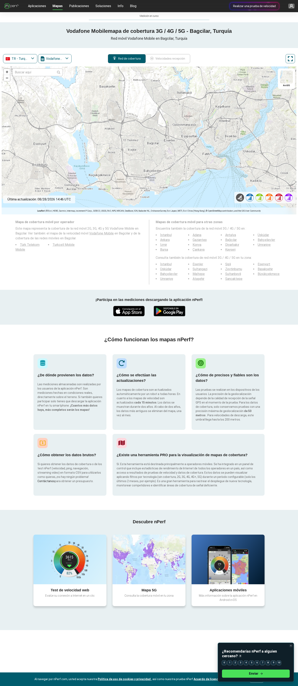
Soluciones (103, 6)
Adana (197, 235)
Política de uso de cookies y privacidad (124, 679)
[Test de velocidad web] (69, 559)
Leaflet (41, 211)
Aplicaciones (37, 6)
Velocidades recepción (170, 58)
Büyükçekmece (269, 274)
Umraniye (264, 245)
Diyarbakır (232, 245)
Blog (133, 6)
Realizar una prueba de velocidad (254, 6)
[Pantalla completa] (290, 58)
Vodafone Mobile (101, 233)
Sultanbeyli (233, 274)
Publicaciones (79, 6)
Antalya (230, 235)
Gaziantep (200, 240)
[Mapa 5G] (149, 559)
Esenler (198, 264)
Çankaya (199, 249)
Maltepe (199, 274)
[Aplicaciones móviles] (228, 559)
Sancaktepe (233, 279)
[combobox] (20, 58)
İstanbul (166, 235)
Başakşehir (265, 269)
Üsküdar (263, 235)
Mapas (58, 6)
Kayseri (230, 249)
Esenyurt (264, 264)
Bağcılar (231, 240)
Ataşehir (198, 279)
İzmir (163, 245)
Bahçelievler (266, 240)
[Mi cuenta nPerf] (290, 6)
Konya (197, 245)
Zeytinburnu (233, 269)
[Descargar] (128, 311)
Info (120, 6)
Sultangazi (200, 269)
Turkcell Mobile (64, 245)
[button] (7, 72)
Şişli (228, 264)
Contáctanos (46, 481)
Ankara (165, 240)
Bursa (164, 249)
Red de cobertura (129, 58)
